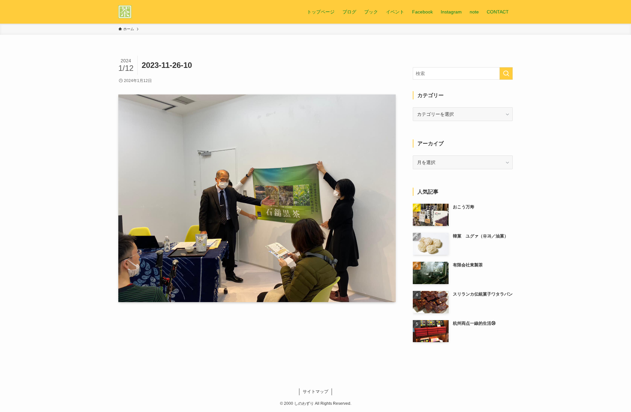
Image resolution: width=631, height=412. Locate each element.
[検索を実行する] (506, 73)
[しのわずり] (124, 11)
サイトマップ (315, 391)
